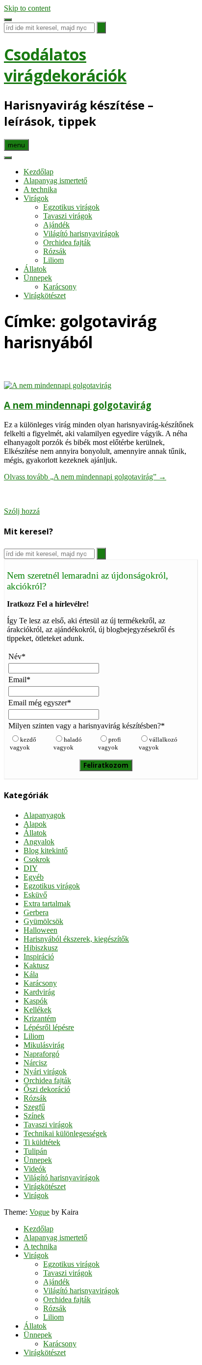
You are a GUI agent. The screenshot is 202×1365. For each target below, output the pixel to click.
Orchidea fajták (67, 242)
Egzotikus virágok (71, 207)
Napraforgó (41, 1054)
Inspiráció (39, 956)
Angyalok (39, 841)
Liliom (53, 260)
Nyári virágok (45, 1071)
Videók (35, 1169)
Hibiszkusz (41, 948)
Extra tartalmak (47, 903)
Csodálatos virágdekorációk (65, 65)
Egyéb (34, 877)
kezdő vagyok (23, 743)
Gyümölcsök (43, 921)
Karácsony (59, 286)
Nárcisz (35, 1063)
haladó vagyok (67, 743)
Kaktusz (36, 965)
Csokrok (37, 859)
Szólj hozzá (22, 511)
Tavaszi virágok (67, 216)
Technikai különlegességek (65, 1133)
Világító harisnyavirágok (81, 233)
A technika (40, 189)
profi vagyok (109, 743)
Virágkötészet (45, 295)
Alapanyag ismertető (55, 180)
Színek (34, 1116)
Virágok (36, 198)
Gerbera (36, 912)
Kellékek (37, 1009)
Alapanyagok (44, 815)
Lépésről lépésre (49, 1027)
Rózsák (54, 251)
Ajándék (56, 225)
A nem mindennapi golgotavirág (78, 405)
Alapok (35, 824)
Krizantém (40, 1018)
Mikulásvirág (44, 1045)
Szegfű (34, 1107)
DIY (31, 868)
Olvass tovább (85, 477)
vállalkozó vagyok (158, 743)
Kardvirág (39, 992)
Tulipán (35, 1151)
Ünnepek (38, 278)
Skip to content (27, 8)
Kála (31, 974)
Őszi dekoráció (47, 1089)
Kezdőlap (38, 171)
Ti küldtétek (42, 1142)
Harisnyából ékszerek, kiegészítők (76, 939)
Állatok (35, 269)
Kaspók (36, 1001)
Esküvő (35, 895)
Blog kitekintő (46, 850)
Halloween (40, 930)
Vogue (39, 1212)
